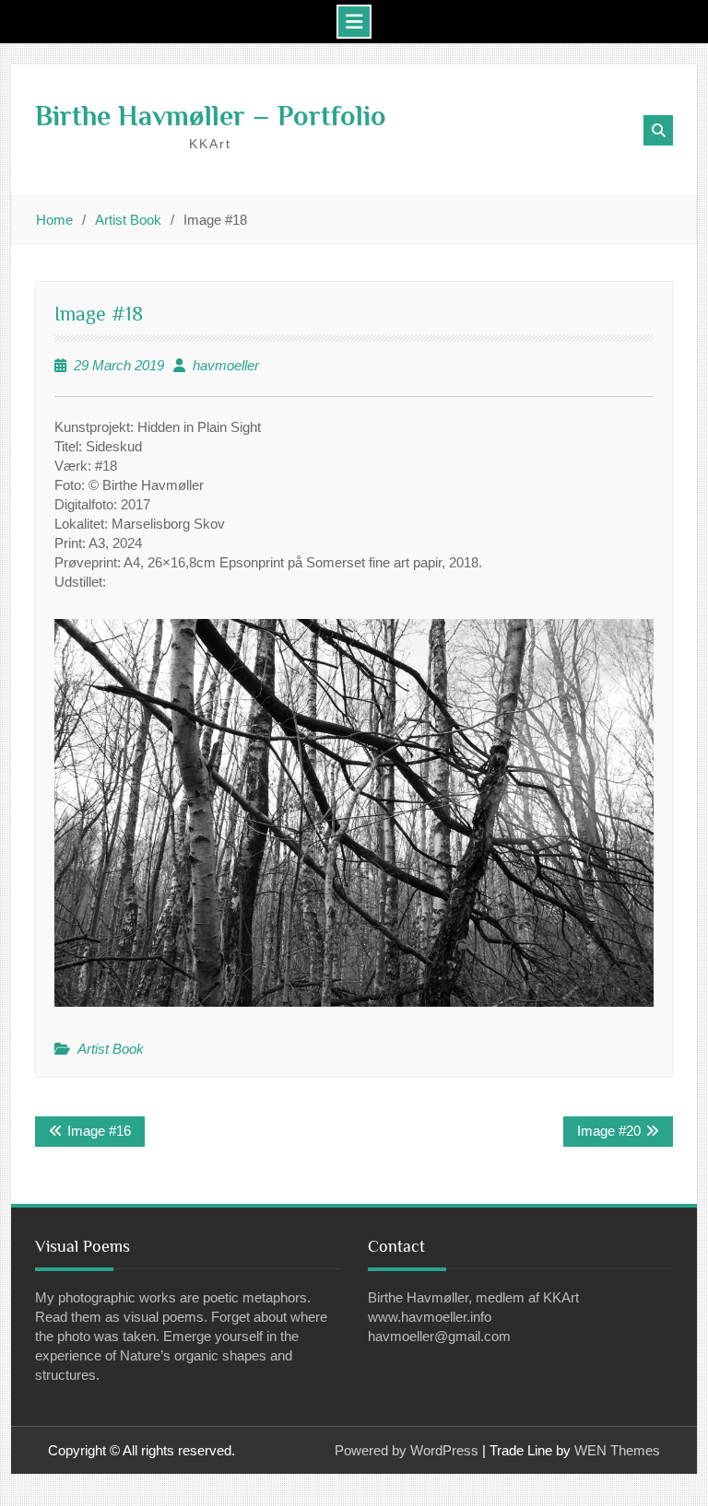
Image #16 (99, 1130)
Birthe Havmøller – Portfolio (210, 116)
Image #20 (609, 1130)
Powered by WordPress (406, 1450)
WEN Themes (617, 1450)
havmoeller (226, 365)
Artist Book (110, 1049)
